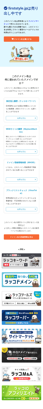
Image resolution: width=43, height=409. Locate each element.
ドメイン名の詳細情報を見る (21, 237)
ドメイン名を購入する (23, 39)
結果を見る (21, 118)
